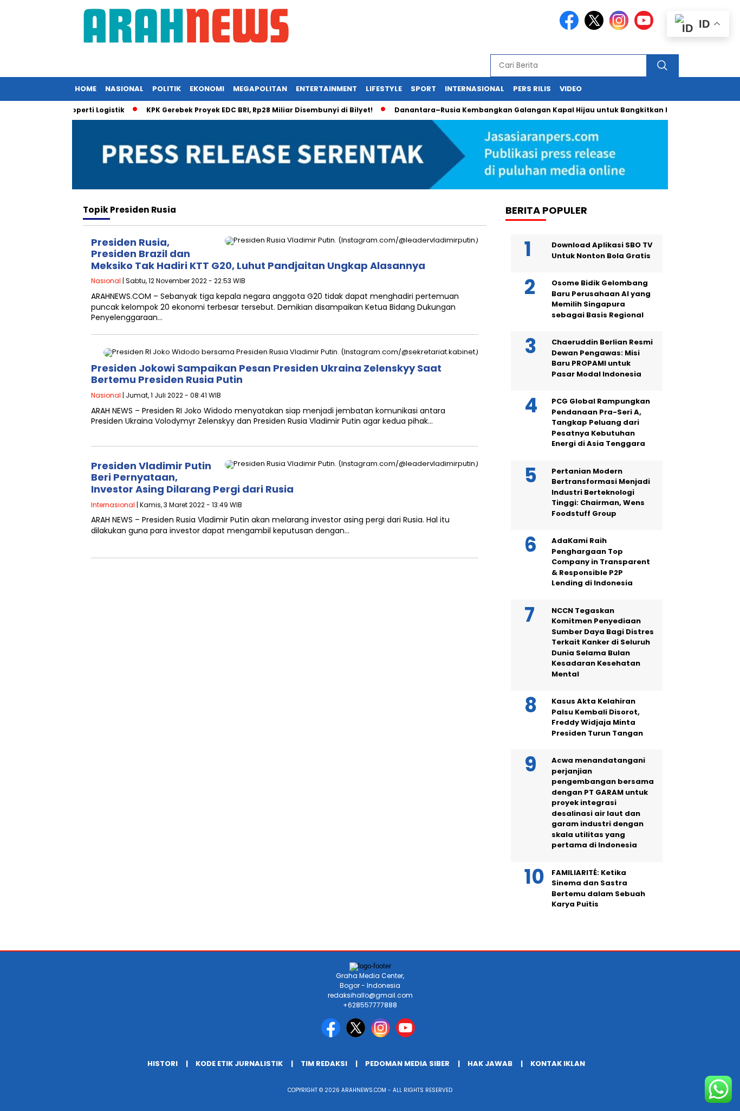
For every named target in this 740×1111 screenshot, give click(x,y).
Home (85, 89)
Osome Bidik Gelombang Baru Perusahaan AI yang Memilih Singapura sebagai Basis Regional (601, 299)
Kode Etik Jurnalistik (239, 1063)
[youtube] (645, 27)
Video (571, 89)
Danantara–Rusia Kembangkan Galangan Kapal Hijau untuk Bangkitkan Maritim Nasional (547, 109)
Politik (166, 89)
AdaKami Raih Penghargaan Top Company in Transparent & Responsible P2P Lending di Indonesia (600, 561)
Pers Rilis (532, 89)
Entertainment (326, 89)
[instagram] (620, 27)
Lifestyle (384, 89)
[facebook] (571, 27)
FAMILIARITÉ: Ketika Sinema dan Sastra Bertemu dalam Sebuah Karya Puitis (598, 888)
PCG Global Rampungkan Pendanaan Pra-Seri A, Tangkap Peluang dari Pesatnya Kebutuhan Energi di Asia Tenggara (600, 422)
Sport (423, 89)
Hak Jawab (490, 1063)
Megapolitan (260, 89)
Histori (162, 1063)
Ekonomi (207, 89)
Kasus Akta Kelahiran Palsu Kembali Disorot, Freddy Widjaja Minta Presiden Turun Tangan (597, 717)
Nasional (124, 89)
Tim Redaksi (324, 1063)
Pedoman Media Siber (407, 1063)
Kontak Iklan (557, 1063)
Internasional (474, 89)
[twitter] (596, 27)
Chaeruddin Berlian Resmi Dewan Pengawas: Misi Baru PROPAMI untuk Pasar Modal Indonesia (602, 358)
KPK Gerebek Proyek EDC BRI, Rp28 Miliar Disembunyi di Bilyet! (244, 109)
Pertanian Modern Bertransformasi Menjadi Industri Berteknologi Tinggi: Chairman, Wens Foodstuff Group (600, 492)
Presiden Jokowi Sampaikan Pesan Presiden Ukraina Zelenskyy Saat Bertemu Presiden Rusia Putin (266, 374)
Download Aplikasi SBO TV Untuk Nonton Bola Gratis (601, 250)
